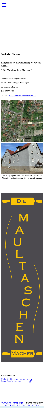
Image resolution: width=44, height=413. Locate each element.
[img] (22, 23)
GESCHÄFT (10, 405)
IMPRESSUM (34, 405)
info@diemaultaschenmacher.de (22, 95)
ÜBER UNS (18, 403)
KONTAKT (21, 405)
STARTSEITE (5, 403)
